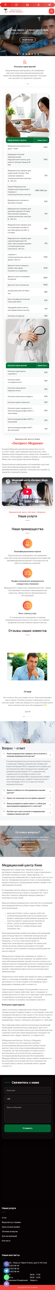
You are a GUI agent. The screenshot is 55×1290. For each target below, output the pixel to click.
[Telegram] (6, 1270)
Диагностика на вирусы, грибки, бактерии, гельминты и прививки (18, 268)
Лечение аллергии (10, 1231)
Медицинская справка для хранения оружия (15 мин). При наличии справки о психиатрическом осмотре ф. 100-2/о (19, 214)
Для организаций (9, 1236)
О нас (4, 1218)
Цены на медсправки (11, 1227)
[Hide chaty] (6, 1284)
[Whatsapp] (6, 1277)
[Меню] (51, 11)
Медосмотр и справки (11, 1222)
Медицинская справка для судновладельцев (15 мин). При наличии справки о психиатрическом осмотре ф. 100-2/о (19, 243)
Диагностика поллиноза (18, 285)
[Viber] (6, 1264)
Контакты (6, 1241)
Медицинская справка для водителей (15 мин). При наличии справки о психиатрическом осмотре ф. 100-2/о (19, 175)
